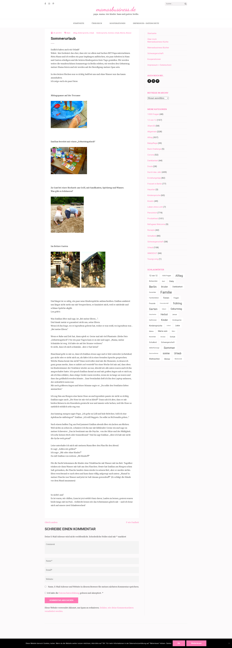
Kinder (164, 320)
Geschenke (152, 314)
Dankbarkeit (152, 160)
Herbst (164, 314)
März (173, 331)
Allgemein (151, 131)
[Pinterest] (53, 3)
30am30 (151, 126)
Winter (167, 359)
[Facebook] (45, 3)
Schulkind (151, 236)
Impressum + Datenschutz (146, 23)
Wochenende (178, 359)
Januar (174, 314)
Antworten (153, 281)
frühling (177, 303)
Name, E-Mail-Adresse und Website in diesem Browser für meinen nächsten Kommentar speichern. (93, 587)
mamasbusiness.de (116, 9)
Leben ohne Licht (155, 207)
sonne (166, 353)
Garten (153, 309)
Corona (150, 155)
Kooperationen (117, 23)
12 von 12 (151, 120)
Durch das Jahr (154, 172)
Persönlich (152, 212)
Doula (150, 166)
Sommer (111, 33)
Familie (166, 292)
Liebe (177, 325)
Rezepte (151, 230)
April (163, 281)
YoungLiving (152, 259)
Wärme (122, 33)
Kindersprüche (83, 33)
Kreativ (150, 201)
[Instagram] (49, 3)
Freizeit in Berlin (154, 183)
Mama (151, 331)
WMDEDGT (152, 253)
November (152, 337)
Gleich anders (51, 522)
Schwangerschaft (155, 53)
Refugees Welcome (156, 224)
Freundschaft (164, 303)
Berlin (153, 286)
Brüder (164, 286)
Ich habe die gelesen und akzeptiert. (75, 593)
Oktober (162, 337)
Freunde (152, 303)
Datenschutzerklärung (69, 593)
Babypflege (152, 143)
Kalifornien (153, 320)
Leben (169, 325)
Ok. (179, 643)
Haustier (151, 189)
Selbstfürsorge (154, 348)
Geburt (164, 309)
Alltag (75, 33)
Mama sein (162, 331)
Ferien (166, 298)
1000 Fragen (153, 114)
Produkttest (152, 218)
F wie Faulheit (132, 522)
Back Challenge (154, 149)
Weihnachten (154, 359)
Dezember (152, 292)
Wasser (128, 33)
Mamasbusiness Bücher (158, 47)
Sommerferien (153, 353)
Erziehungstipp (154, 178)
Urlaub (91, 33)
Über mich (97, 23)
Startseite (78, 23)
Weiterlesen (196, 643)
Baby (171, 281)
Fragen (176, 298)
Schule (172, 337)
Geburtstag (176, 309)
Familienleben (154, 298)
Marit (68, 33)
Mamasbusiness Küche (157, 42)
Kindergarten (176, 320)
